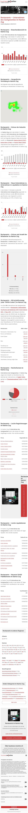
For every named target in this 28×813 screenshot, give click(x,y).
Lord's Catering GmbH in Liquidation (9, 546)
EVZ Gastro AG (4, 621)
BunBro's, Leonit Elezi (6, 461)
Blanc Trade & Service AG (7, 459)
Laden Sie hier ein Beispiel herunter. (14, 733)
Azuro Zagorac (4, 543)
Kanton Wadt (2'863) (20, 142)
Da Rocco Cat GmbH (6, 540)
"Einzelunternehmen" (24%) (14, 379)
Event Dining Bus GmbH (6, 468)
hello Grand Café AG (5, 596)
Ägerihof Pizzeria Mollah (6, 565)
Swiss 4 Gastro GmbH (6, 446)
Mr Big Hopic (4, 568)
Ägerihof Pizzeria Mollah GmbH (8, 451)
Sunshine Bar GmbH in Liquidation (9, 553)
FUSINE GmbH (4, 449)
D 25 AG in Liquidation (6, 563)
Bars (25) (8, 312)
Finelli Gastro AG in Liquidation (8, 555)
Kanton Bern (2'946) (6, 142)
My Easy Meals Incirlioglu (7, 441)
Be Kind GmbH (4, 619)
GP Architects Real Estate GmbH (8, 611)
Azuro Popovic (4, 443)
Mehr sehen (14, 702)
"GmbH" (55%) (21, 377)
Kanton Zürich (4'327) (20, 140)
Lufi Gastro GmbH (5, 608)
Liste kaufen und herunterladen (14, 738)
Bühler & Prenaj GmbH (6, 606)
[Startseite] (8, 1)
